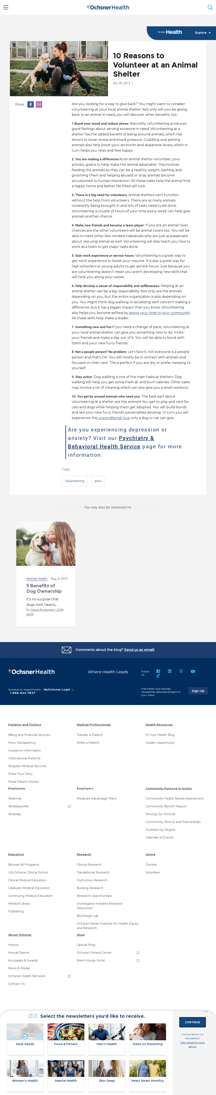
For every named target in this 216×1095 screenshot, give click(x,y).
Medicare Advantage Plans (96, 798)
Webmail (14, 798)
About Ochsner (20, 934)
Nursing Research (90, 888)
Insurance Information (24, 750)
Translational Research (93, 872)
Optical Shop (86, 945)
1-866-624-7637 (22, 692)
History (13, 945)
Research (84, 854)
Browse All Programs (23, 865)
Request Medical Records (27, 766)
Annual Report (19, 953)
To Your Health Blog (160, 735)
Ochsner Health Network (26, 976)
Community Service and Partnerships (173, 822)
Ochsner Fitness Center (94, 953)
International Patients (24, 758)
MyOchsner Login (57, 689)
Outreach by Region (161, 830)
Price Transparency (22, 743)
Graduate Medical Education (29, 888)
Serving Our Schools (160, 814)
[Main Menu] (6, 7)
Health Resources (159, 724)
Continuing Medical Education (30, 896)
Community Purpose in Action (169, 788)
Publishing (16, 911)
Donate (151, 865)
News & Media (19, 968)
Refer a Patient (88, 743)
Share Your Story (20, 774)
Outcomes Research (92, 880)
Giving (150, 854)
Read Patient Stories (23, 782)
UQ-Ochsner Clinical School (28, 872)
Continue (192, 1022)
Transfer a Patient (90, 735)
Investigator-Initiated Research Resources (100, 906)
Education (16, 854)
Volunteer (153, 872)
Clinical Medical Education (27, 880)
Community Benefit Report (166, 806)
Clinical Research (89, 865)
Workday (14, 814)
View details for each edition (192, 1044)
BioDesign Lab (88, 916)
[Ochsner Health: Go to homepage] (108, 7)
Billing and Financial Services (29, 735)
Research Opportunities (94, 896)
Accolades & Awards (23, 960)
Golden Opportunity (160, 743)
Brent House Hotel (91, 960)
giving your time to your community (159, 313)
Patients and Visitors (24, 724)
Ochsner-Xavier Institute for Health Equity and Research (108, 926)
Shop (81, 934)
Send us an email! (139, 650)
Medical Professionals (94, 724)
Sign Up (200, 691)
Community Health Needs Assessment (175, 798)
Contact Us (16, 984)
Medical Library (19, 903)
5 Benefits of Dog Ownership (44, 588)
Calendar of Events (159, 837)
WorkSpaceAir (18, 806)
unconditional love (113, 418)
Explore (201, 33)
